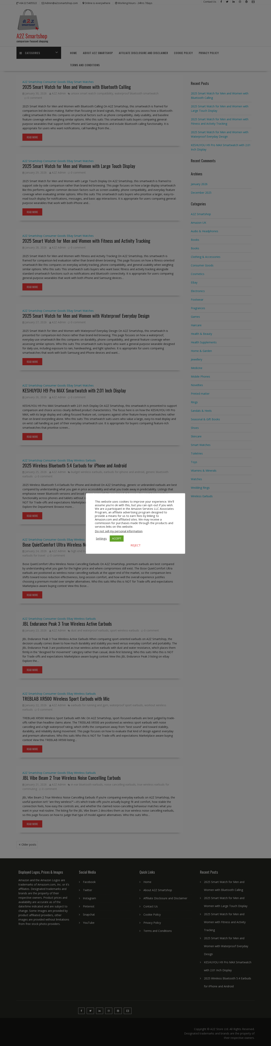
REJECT (136, 545)
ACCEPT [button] (116, 538)
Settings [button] (101, 538)
